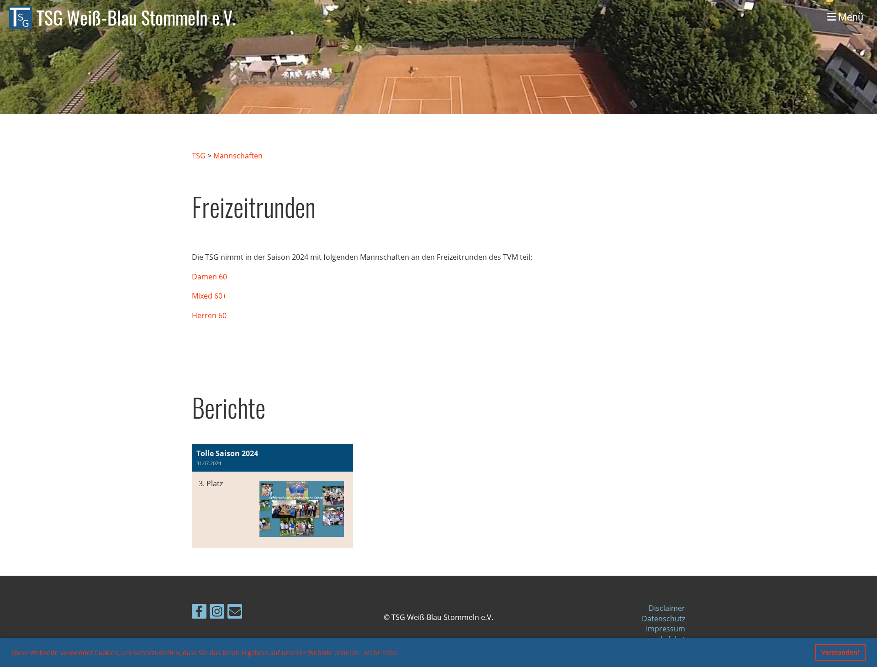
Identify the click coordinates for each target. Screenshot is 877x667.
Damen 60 (209, 277)
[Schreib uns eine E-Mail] (234, 613)
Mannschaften (238, 156)
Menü (849, 17)
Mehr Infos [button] (380, 652)
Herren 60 (209, 315)
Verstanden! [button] (840, 652)
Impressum (665, 629)
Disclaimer (667, 608)
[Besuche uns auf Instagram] (217, 613)
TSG (199, 156)
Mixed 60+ (209, 296)
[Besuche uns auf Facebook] (199, 613)
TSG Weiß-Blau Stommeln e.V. (136, 17)
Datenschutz (663, 619)
